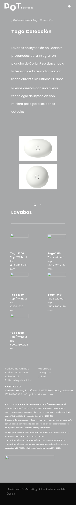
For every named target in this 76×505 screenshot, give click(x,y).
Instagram (44, 372)
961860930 (15, 394)
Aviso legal (12, 376)
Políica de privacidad (18, 380)
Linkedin (43, 376)
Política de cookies (17, 372)
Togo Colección (43, 20)
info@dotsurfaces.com (38, 394)
